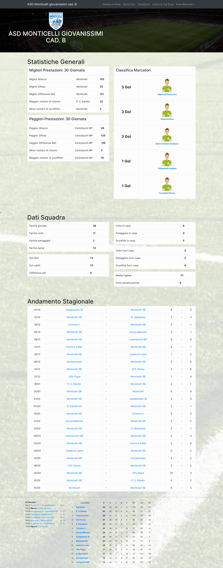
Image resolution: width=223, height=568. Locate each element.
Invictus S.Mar (74, 346)
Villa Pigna (74, 376)
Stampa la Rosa (112, 4)
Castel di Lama (138, 354)
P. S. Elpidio (74, 383)
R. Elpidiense (138, 317)
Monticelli (138, 391)
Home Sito (129, 4)
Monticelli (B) (138, 309)
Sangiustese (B (74, 309)
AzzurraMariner (138, 332)
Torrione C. (74, 324)
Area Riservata (184, 4)
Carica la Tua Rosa (163, 4)
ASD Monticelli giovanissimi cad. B (52, 4)
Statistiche (144, 4)
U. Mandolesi (138, 428)
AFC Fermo (138, 369)
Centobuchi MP (138, 339)
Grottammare (74, 361)
